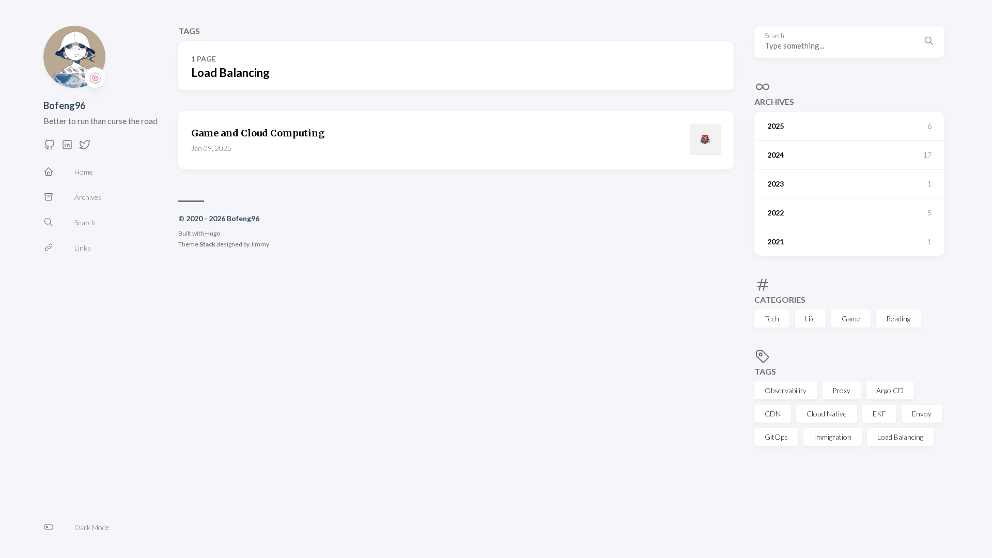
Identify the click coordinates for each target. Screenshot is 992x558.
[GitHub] (49, 147)
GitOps (776, 436)
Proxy (841, 390)
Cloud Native (827, 413)
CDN (773, 413)
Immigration (832, 436)
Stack (207, 244)
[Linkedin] (67, 147)
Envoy (922, 413)
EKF (879, 413)
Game (851, 318)
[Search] (928, 42)
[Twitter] (85, 147)
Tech (772, 318)
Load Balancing (900, 436)
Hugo (212, 233)
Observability (786, 390)
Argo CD (890, 390)
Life (810, 318)
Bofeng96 (64, 105)
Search (774, 36)
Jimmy (260, 244)
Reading (898, 318)
